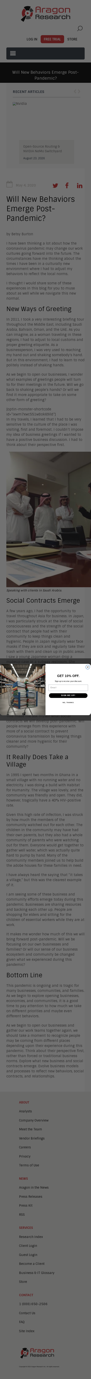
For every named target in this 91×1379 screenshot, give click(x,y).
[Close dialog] (88, 667)
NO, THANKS (68, 702)
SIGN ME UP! (68, 695)
